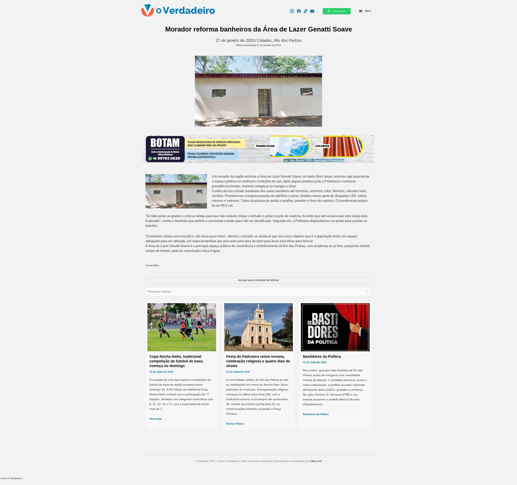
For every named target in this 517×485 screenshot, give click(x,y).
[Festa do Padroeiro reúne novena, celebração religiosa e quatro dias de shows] (258, 365)
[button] (364, 10)
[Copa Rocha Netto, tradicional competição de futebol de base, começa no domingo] (181, 365)
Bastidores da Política (316, 414)
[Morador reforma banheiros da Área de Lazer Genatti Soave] (258, 91)
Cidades (264, 40)
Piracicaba (155, 419)
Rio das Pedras (288, 40)
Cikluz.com (316, 461)
